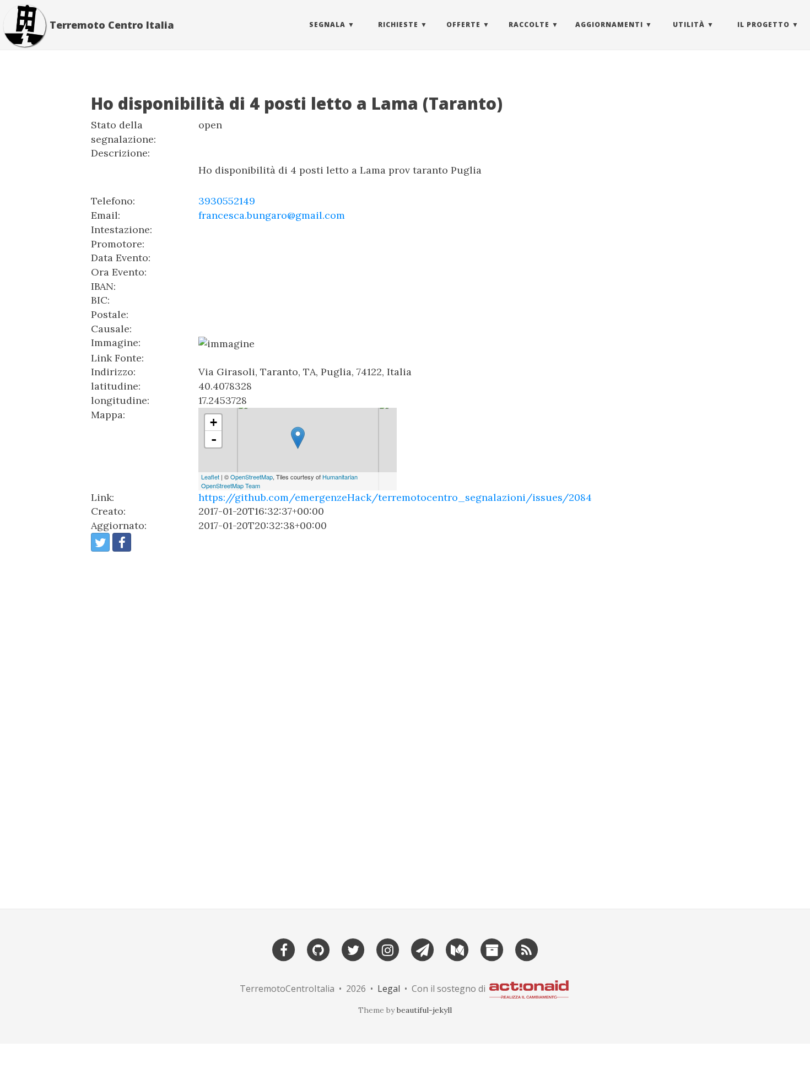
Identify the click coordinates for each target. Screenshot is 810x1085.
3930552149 (226, 201)
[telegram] (422, 948)
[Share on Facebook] (121, 542)
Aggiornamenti (609, 24)
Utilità (689, 24)
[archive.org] (492, 948)
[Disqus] (405, 725)
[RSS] (527, 948)
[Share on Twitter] (100, 542)
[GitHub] (318, 948)
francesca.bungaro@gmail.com (271, 215)
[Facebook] (284, 948)
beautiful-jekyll (424, 1010)
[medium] (457, 948)
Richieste (398, 24)
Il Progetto (763, 24)
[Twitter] (353, 948)
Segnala (327, 24)
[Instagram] (388, 948)
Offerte (463, 24)
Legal (388, 989)
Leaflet (210, 476)
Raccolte (529, 24)
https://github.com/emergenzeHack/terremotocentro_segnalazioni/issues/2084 (395, 497)
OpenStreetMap (251, 476)
